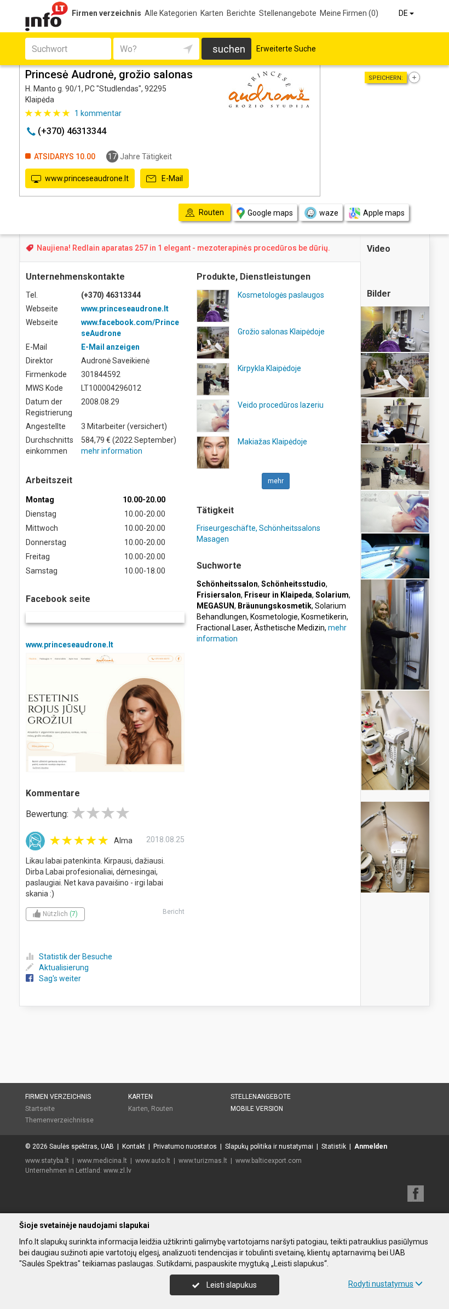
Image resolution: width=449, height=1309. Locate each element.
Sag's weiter (60, 978)
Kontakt (133, 1146)
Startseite (40, 1109)
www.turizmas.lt (203, 1161)
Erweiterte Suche (286, 48)
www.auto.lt (152, 1161)
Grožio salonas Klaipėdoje (281, 331)
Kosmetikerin (324, 616)
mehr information (111, 451)
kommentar (98, 113)
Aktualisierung (64, 967)
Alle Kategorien (171, 13)
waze (328, 212)
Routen (162, 1109)
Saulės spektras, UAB (81, 1146)
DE (404, 13)
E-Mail (171, 178)
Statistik (333, 1146)
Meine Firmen (349, 13)
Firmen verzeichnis (106, 13)
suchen (228, 49)
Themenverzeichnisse (59, 1120)
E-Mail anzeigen (110, 347)
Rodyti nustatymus (380, 1283)
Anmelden (370, 1146)
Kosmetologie (274, 616)
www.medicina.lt (102, 1161)
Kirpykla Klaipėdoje (269, 368)
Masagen (213, 539)
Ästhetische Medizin (289, 627)
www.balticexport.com (268, 1161)
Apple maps (384, 212)
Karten (211, 13)
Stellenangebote (287, 13)
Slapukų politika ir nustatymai (269, 1146)
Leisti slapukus (231, 1285)
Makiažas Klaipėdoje (272, 441)
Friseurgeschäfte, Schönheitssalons (258, 528)
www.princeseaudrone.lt (87, 178)
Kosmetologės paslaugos (281, 295)
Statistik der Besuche (75, 956)
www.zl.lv (117, 1170)
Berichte (241, 13)
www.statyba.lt (47, 1161)
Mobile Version (257, 1109)
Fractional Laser (224, 627)
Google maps (270, 212)
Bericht (174, 912)
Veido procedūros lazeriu (281, 405)
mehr (276, 481)
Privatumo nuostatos (185, 1146)
